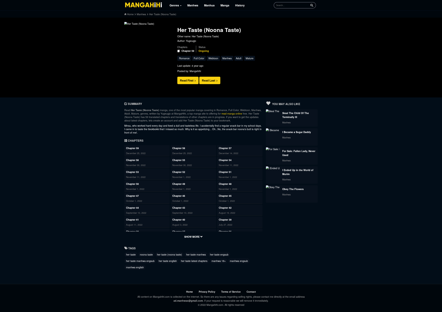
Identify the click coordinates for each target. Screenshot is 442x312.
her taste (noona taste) (169, 254)
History (240, 5)
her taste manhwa (196, 254)
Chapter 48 (225, 184)
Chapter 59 (187, 50)
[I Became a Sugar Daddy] (273, 130)
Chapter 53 (132, 172)
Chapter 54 (225, 160)
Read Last (209, 80)
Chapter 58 (178, 148)
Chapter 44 (132, 207)
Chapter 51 (225, 172)
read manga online (232, 113)
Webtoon (213, 58)
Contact (251, 291)
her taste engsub (219, 254)
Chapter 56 (132, 160)
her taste (131, 254)
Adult (238, 58)
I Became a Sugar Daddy (296, 132)
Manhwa (192, 5)
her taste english (168, 261)
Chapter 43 (178, 207)
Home (189, 291)
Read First (187, 80)
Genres (175, 5)
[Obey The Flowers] (273, 187)
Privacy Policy (207, 291)
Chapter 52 (178, 172)
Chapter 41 (132, 219)
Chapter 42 (225, 207)
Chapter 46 (178, 195)
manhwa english (135, 267)
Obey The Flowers (293, 189)
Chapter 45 (225, 195)
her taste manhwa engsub (140, 261)
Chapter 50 (132, 184)
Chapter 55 (178, 160)
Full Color (199, 58)
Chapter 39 (225, 219)
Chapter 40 (178, 219)
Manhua (209, 5)
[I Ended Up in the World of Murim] (273, 168)
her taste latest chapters (194, 261)
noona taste (146, 254)
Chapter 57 (225, 148)
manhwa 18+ (219, 261)
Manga (224, 5)
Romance (184, 58)
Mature (249, 58)
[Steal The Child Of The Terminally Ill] (273, 111)
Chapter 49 (178, 184)
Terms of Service (231, 291)
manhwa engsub (239, 261)
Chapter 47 (132, 195)
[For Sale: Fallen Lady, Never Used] (273, 149)
